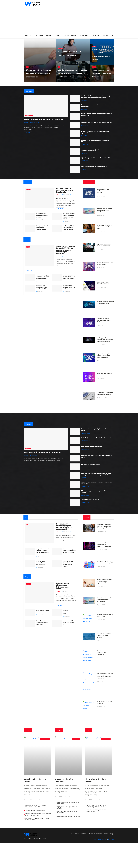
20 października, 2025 (96, 63)
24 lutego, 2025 (85, 153)
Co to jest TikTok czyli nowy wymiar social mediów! (97, 810)
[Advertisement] (69, 20)
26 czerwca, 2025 (85, 118)
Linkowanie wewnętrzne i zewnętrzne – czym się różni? (105, 562)
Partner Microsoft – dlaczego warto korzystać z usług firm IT (97, 122)
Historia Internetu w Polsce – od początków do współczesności (105, 581)
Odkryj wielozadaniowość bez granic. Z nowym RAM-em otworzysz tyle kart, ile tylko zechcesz (72, 73)
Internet (49, 35)
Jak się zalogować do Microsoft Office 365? (103, 283)
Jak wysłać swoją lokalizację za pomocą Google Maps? (42, 622)
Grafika (66, 35)
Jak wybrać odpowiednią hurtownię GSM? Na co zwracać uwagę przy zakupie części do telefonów (65, 249)
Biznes (58, 35)
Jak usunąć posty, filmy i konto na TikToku (95, 780)
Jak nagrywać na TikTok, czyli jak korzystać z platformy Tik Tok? (96, 806)
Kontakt (94, 839)
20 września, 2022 (85, 477)
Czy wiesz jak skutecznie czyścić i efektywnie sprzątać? (104, 635)
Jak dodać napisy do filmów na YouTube (35, 780)
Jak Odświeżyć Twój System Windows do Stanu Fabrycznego (68, 227)
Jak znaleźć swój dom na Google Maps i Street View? (69, 622)
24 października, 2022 (86, 433)
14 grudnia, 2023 (66, 591)
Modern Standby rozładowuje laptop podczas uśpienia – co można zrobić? (38, 73)
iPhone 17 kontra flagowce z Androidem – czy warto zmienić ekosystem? (101, 73)
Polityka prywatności (102, 839)
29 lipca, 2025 (84, 100)
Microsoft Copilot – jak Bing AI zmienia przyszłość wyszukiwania (104, 210)
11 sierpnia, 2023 (66, 616)
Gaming (105, 35)
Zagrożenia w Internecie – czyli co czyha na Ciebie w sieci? (104, 320)
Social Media (84, 35)
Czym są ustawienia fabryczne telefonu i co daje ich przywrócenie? (69, 276)
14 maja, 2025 (84, 135)
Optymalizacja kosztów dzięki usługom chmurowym (105, 302)
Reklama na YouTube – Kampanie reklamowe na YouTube (35, 806)
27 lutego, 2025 (85, 144)
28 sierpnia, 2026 (30, 81)
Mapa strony (111, 839)
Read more (28, 132)
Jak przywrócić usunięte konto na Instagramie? (66, 807)
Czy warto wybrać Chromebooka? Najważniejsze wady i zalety (64, 586)
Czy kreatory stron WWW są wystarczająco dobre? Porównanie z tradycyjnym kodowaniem (105, 675)
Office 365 (95, 35)
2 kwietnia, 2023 (34, 455)
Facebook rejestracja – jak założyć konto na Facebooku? (96, 437)
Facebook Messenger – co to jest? (90, 499)
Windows (28, 35)
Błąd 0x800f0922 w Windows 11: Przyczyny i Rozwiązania (64, 190)
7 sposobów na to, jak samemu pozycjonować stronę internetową (103, 355)
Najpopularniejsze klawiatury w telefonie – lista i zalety (95, 158)
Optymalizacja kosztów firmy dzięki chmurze (105, 615)
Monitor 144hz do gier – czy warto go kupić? (105, 263)
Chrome (28, 584)
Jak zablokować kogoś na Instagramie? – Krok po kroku (68, 803)
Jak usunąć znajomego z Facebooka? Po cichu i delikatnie (103, 190)
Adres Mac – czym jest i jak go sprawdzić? (104, 702)
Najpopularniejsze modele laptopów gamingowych (104, 245)
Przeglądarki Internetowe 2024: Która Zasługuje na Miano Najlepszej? (104, 526)
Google (73, 35)
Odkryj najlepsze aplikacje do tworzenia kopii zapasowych (42, 562)
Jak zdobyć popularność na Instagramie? (64, 780)
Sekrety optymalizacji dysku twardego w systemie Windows (42, 227)
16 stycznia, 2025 (85, 160)
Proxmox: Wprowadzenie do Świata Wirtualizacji (94, 166)
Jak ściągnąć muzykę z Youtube (35, 810)
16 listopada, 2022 (85, 449)
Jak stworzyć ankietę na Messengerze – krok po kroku (42, 452)
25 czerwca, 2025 (85, 125)
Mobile (41, 35)
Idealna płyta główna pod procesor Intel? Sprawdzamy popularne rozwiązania (105, 339)
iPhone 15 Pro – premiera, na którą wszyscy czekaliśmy (105, 393)
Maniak (26, 122)
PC (36, 35)
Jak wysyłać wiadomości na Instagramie (104, 374)
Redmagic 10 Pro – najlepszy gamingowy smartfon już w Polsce (42, 287)
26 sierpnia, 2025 (34, 122)
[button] (112, 35)
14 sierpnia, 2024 (66, 221)
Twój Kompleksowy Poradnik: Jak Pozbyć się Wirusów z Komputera (69, 550)
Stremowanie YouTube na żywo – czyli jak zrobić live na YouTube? (38, 814)
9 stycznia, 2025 (85, 169)
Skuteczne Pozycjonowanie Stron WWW (69, 612)
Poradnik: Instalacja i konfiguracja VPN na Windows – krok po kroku (104, 544)
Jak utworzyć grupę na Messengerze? (91, 464)
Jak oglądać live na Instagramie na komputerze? (66, 811)
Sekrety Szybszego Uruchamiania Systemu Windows (42, 215)
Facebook (28, 448)
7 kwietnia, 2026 (61, 81)
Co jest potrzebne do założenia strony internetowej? (103, 652)
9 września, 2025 (95, 81)
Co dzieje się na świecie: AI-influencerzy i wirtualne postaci (44, 119)
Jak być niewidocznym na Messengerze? (91, 446)
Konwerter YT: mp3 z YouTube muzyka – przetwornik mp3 (37, 818)
